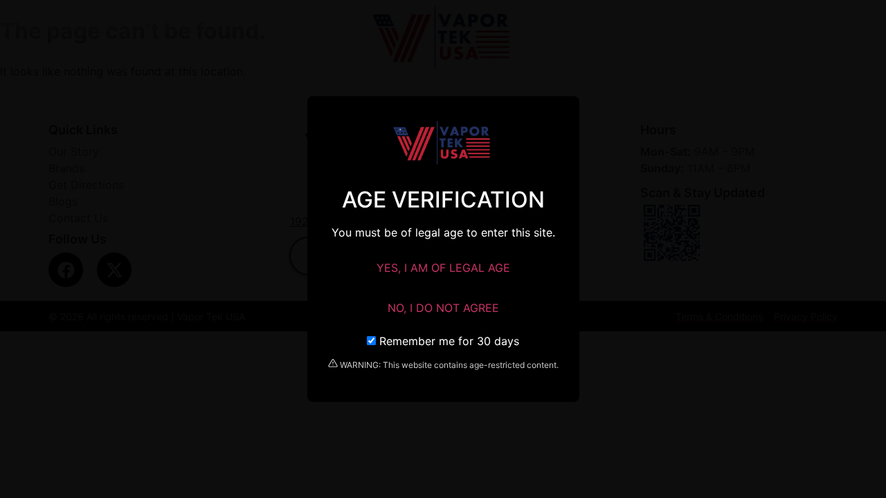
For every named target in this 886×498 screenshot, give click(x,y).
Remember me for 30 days (447, 341)
